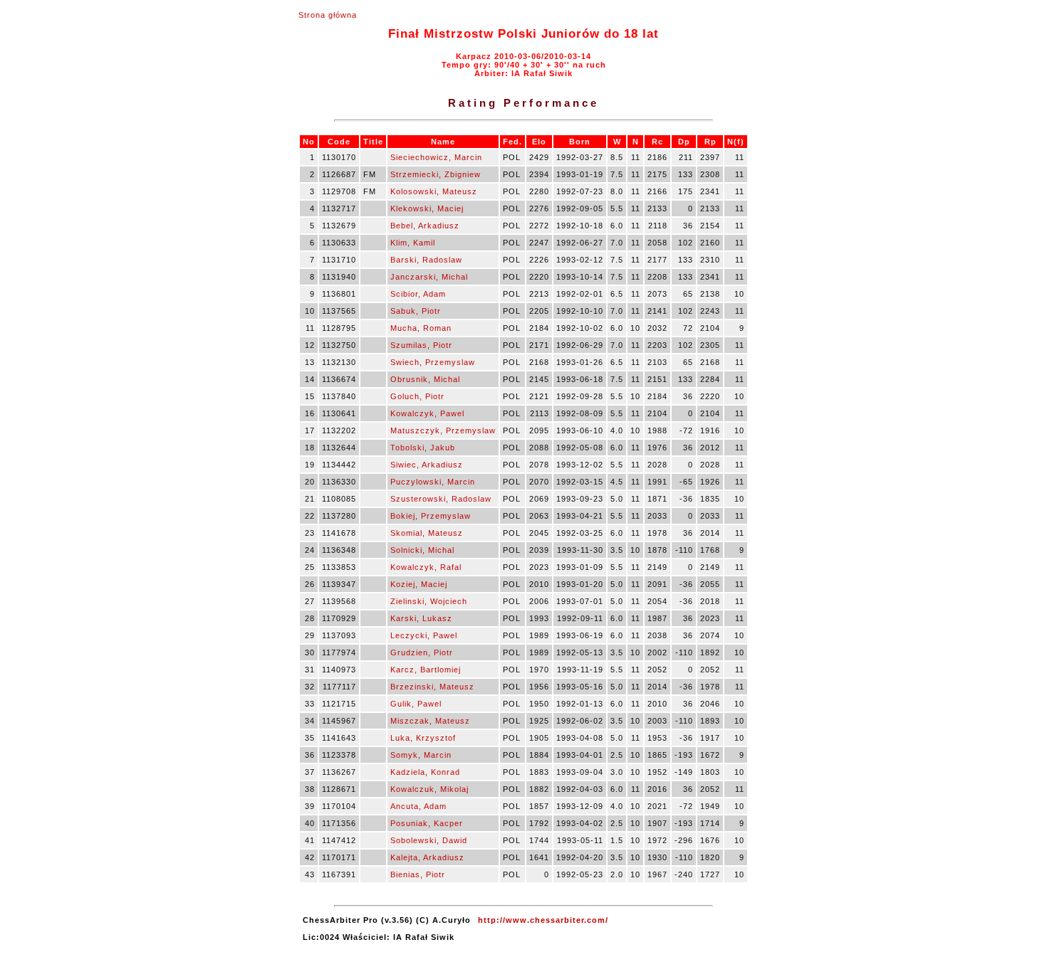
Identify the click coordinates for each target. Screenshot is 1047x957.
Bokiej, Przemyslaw (430, 516)
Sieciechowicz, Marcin (436, 157)
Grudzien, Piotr (421, 652)
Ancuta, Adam (418, 806)
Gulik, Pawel (416, 703)
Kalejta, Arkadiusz (427, 857)
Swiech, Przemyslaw (432, 362)
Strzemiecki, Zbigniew (435, 174)
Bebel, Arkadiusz (424, 225)
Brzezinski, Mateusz (432, 686)
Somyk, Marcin (421, 755)
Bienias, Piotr (417, 874)
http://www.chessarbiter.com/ (543, 920)
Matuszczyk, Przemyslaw (443, 430)
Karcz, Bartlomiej (425, 669)
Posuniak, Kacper (426, 823)
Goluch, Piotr (417, 396)
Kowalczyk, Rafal (426, 567)
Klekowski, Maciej (427, 208)
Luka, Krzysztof (423, 738)
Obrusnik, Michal (425, 379)
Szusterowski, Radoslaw (440, 499)
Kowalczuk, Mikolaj (429, 789)
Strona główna (327, 15)
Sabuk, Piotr (415, 311)
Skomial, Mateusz (426, 533)
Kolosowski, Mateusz (433, 191)
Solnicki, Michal (422, 550)
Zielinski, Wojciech (428, 601)
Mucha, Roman (421, 328)
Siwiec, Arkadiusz (426, 464)
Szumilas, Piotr (421, 345)
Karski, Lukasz (421, 618)
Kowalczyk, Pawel (427, 413)
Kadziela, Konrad (425, 772)
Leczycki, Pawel (423, 635)
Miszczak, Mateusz (430, 721)
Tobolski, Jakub (422, 447)
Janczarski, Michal (429, 277)
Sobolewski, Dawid (428, 840)
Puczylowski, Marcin (432, 481)
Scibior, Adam (418, 294)
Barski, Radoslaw (426, 259)
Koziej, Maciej (418, 584)
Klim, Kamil (412, 242)
